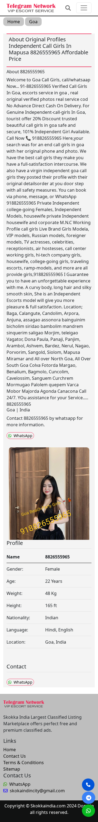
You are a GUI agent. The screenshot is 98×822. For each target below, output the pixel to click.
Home (13, 22)
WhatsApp (23, 435)
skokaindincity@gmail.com (37, 791)
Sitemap (11, 769)
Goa (33, 22)
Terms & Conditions (23, 763)
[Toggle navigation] (83, 7)
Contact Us (14, 756)
